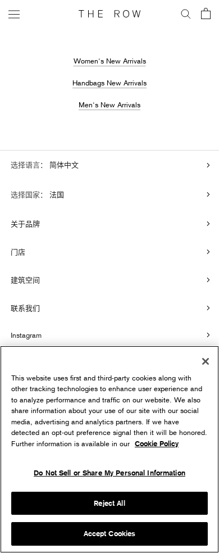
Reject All (109, 503)
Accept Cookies (110, 533)
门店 (18, 251)
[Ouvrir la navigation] (14, 14)
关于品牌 (25, 223)
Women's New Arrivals (110, 60)
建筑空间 (25, 279)
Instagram (26, 334)
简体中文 (63, 164)
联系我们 (25, 307)
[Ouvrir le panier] (206, 14)
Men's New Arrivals (109, 104)
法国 (55, 194)
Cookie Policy (157, 443)
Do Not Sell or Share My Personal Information (109, 473)
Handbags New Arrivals (109, 82)
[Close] (205, 361)
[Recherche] (186, 14)
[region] (109, 449)
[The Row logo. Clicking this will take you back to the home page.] (109, 14)
